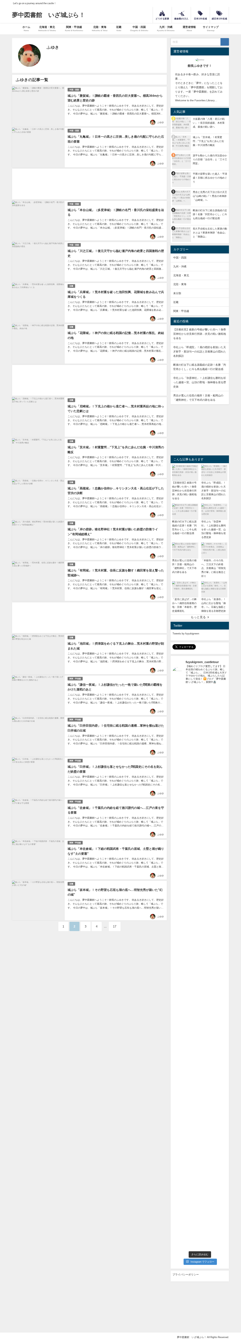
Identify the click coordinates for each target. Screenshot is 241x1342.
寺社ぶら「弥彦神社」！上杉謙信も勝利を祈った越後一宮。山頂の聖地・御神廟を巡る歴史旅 (199, 382)
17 (114, 926)
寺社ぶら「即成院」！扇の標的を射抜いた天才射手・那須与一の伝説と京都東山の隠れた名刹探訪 (199, 351)
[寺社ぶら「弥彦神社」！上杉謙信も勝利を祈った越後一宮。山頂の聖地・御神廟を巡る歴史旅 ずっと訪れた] (221, 762)
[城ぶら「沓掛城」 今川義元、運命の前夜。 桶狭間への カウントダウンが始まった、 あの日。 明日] (207, 1048)
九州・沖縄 (179, 266)
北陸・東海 (179, 284)
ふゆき (160, 122)
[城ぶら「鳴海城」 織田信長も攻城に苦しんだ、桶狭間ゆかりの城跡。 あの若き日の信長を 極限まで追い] (178, 1134)
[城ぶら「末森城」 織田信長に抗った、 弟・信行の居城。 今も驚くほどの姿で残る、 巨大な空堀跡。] (193, 1131)
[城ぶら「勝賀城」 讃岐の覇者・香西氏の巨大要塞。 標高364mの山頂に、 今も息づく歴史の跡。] (207, 1210)
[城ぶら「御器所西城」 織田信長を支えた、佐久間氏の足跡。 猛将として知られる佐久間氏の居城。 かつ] (207, 1136)
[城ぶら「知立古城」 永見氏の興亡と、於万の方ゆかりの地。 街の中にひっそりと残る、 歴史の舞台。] (193, 1046)
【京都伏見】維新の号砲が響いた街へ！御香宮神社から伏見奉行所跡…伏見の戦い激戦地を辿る (199, 333)
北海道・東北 (181, 275)
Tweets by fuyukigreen (185, 633)
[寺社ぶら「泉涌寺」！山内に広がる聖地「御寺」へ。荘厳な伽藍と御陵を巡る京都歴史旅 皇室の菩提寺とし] (221, 880)
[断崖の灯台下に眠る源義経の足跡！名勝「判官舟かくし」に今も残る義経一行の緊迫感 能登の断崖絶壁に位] (207, 760)
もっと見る (198, 617)
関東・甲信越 (75, 678)
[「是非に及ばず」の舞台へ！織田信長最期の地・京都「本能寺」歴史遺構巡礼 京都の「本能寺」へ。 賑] (207, 913)
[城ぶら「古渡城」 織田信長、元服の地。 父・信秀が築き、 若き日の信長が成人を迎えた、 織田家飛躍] (221, 1131)
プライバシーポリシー (185, 1274)
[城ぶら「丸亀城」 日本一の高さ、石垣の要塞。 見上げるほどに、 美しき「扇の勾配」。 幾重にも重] (221, 1210)
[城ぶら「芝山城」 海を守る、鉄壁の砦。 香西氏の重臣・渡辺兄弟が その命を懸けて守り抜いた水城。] (193, 1212)
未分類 (177, 293)
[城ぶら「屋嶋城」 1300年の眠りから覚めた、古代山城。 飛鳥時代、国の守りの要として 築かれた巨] (178, 1213)
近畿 (71, 286)
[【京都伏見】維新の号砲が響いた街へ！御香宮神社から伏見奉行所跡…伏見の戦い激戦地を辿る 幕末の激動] (178, 756)
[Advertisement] (89, 184)
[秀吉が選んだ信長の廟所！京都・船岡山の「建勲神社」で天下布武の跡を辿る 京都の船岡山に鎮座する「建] (178, 918)
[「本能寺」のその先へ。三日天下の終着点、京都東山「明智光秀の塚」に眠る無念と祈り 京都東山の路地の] (193, 921)
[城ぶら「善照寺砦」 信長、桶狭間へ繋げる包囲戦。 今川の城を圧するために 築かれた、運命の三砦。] (221, 1046)
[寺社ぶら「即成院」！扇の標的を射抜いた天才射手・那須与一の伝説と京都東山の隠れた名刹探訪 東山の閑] (193, 756)
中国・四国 (74, 90)
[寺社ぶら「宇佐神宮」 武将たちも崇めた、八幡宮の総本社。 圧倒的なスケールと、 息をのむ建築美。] (178, 1049)
